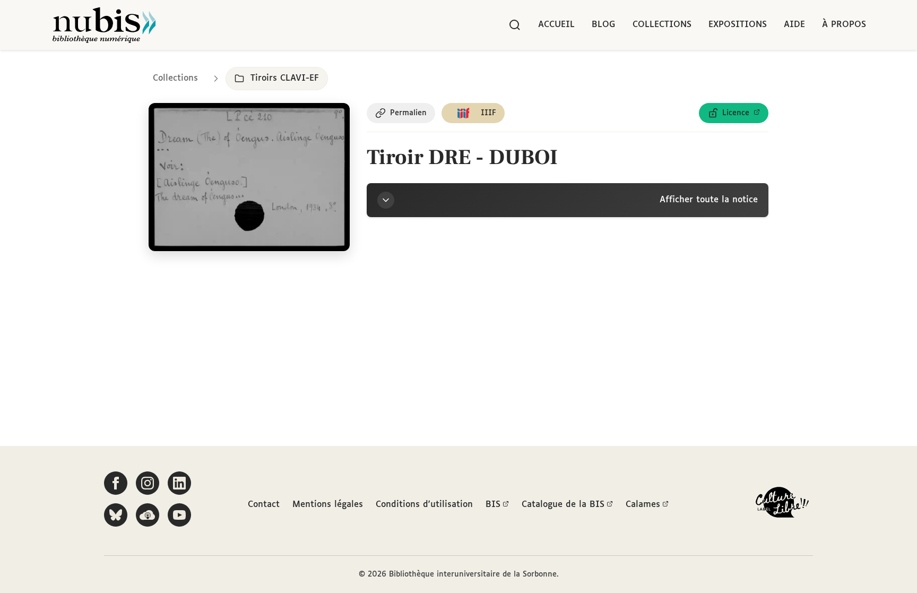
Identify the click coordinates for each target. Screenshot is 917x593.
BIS (493, 504)
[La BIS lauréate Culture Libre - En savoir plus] (782, 504)
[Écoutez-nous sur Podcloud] (147, 515)
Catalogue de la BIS (563, 504)
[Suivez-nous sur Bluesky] (115, 515)
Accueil (556, 24)
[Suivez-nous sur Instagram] (147, 483)
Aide (794, 24)
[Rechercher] (514, 25)
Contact (264, 504)
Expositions (737, 24)
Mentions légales (327, 504)
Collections (662, 24)
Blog (604, 24)
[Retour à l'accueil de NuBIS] (104, 25)
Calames (643, 504)
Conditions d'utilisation (424, 504)
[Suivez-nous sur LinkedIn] (179, 483)
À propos (844, 24)
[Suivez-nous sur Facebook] (115, 483)
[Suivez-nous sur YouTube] (179, 515)
